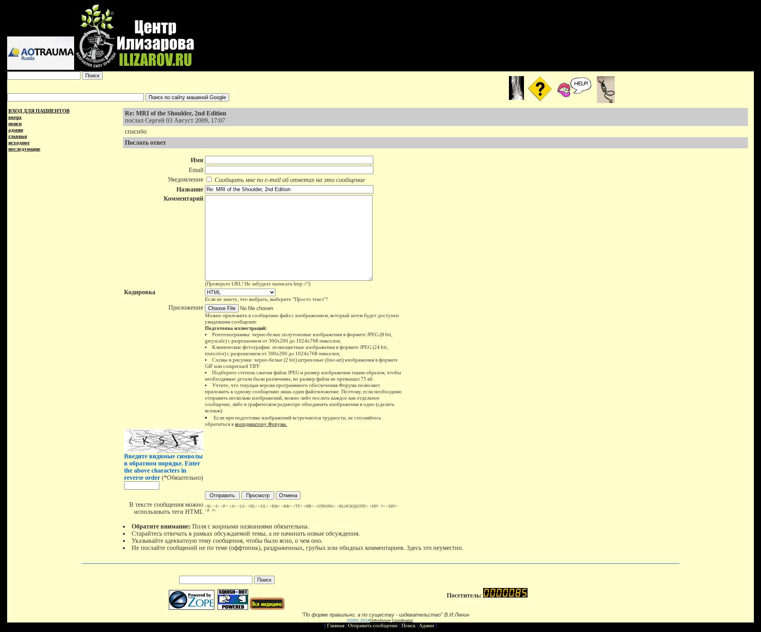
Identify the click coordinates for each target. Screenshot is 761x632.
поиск (15, 123)
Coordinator (402, 620)
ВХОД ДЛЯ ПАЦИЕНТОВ (39, 111)
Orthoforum (380, 620)
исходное (19, 143)
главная (17, 136)
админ (15, 130)
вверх (15, 117)
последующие (24, 149)
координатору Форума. (261, 424)
